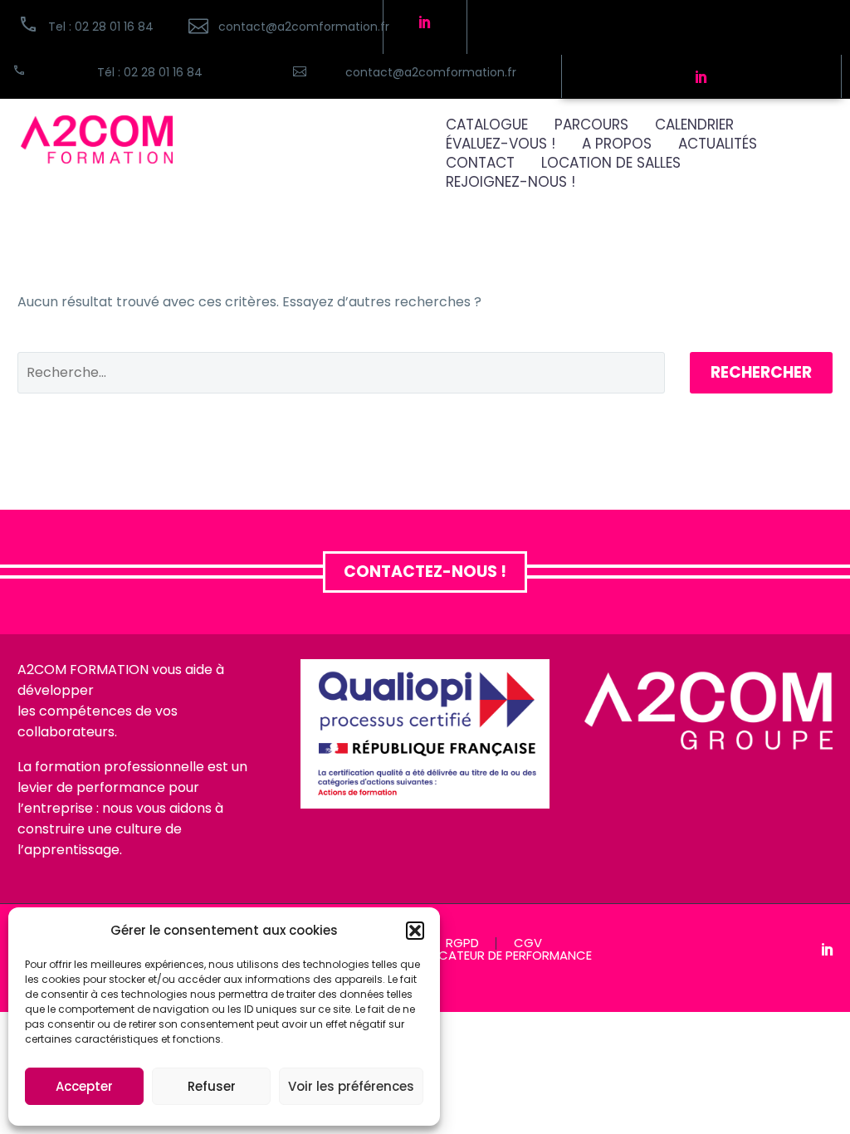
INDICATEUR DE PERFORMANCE (504, 956)
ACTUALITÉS (717, 144)
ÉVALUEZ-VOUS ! (500, 144)
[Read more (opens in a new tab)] (276, 27)
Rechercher (761, 372)
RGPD (462, 943)
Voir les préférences (351, 1086)
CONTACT (480, 163)
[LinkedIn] (827, 949)
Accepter (84, 1086)
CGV (528, 943)
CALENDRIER (694, 124)
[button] (415, 930)
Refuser (212, 1086)
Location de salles (611, 163)
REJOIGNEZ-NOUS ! (510, 182)
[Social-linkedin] (425, 21)
